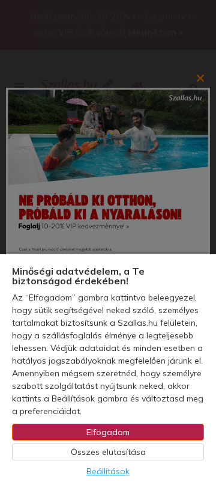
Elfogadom (108, 432)
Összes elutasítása (108, 452)
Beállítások (108, 471)
